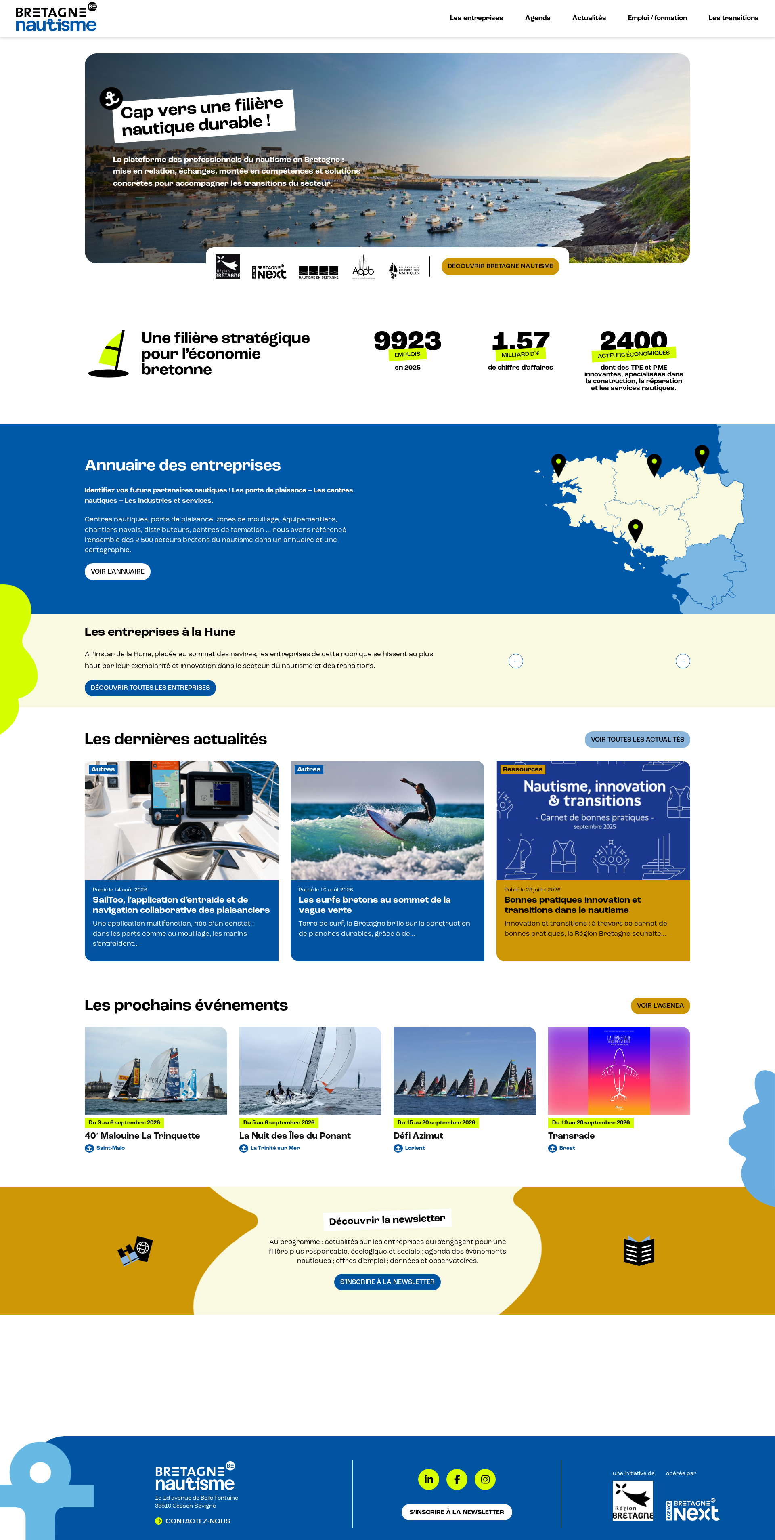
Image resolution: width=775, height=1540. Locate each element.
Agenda (538, 18)
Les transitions (734, 18)
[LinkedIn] (428, 1479)
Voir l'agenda (660, 1006)
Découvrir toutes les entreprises (150, 688)
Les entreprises (476, 18)
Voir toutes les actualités (637, 739)
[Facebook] (456, 1479)
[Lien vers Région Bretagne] (633, 1519)
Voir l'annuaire (118, 571)
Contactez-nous (197, 1521)
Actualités (589, 18)
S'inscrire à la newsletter (387, 1282)
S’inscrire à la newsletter (457, 1512)
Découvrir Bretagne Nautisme (500, 266)
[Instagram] (485, 1479)
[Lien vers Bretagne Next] (693, 1519)
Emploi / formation (657, 18)
